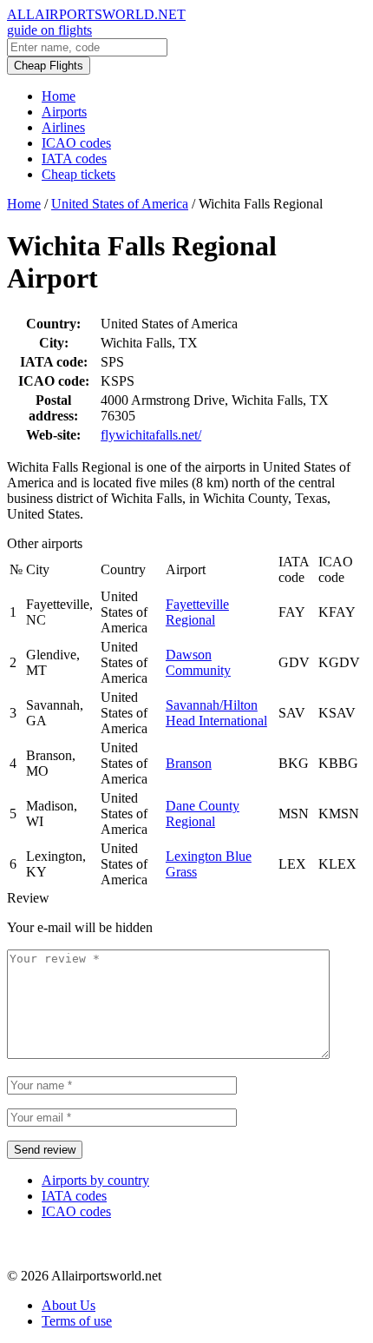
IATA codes (74, 158)
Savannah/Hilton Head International (216, 713)
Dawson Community (198, 662)
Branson (189, 763)
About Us (68, 1305)
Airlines (63, 127)
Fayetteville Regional (197, 612)
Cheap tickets (78, 174)
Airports (64, 111)
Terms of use (77, 1320)
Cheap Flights (48, 65)
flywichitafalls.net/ (151, 434)
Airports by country (95, 1180)
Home (58, 96)
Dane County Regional (202, 813)
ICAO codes (76, 143)
